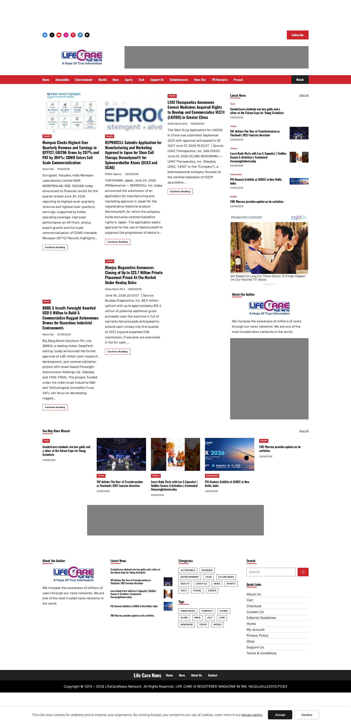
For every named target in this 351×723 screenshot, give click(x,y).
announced (188, 611)
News (47, 301)
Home (251, 624)
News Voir (48, 168)
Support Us (255, 647)
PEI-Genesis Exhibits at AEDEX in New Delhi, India (256, 181)
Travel (233, 126)
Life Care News (147, 675)
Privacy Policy (257, 635)
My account (255, 629)
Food (209, 577)
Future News (226, 577)
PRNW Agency (113, 174)
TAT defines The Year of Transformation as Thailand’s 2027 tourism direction (255, 133)
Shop (251, 641)
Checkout (254, 606)
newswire (187, 624)
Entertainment (190, 577)
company (207, 611)
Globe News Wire (177, 123)
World (217, 624)
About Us (254, 594)
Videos (233, 148)
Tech (232, 104)
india (197, 617)
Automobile (236, 174)
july (209, 617)
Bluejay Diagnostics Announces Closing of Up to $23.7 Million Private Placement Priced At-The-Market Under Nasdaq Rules (134, 274)
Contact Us (255, 612)
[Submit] (303, 572)
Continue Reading (55, 247)
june (222, 617)
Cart (250, 600)
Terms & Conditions (261, 653)
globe (184, 617)
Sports (231, 583)
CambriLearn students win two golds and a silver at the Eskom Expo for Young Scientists (257, 110)
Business (207, 570)
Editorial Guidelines (261, 618)
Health (47, 136)
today (203, 624)
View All (304, 95)
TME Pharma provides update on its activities (256, 201)
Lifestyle (201, 583)
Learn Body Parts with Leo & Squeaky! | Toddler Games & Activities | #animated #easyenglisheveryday (258, 157)
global (224, 611)
